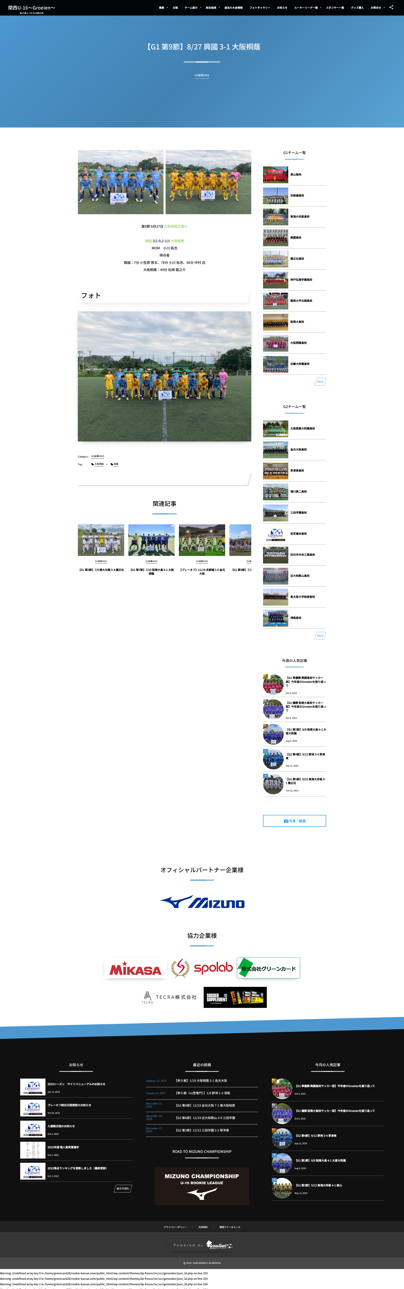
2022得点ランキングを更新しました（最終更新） (78, 1168)
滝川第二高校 (298, 491)
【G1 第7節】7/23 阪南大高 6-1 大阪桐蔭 (151, 571)
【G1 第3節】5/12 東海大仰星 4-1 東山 (318, 1185)
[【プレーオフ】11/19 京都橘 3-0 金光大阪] (202, 540)
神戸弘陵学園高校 (301, 280)
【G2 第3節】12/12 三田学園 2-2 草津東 (201, 1130)
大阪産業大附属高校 (302, 428)
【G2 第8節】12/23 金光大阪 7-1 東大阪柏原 (204, 1105)
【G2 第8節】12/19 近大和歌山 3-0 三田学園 (204, 1118)
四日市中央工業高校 (302, 555)
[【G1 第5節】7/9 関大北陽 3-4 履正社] (101, 540)
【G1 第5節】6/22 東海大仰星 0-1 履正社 (306, 781)
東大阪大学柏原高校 (302, 597)
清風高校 (295, 618)
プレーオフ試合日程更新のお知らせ (69, 1105)
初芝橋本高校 (298, 534)
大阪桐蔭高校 (298, 343)
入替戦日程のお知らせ (61, 1126)
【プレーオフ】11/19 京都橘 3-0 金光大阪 (202, 571)
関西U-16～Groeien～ (31, 7)
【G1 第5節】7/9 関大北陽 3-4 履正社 (101, 570)
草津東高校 (297, 470)
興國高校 (295, 237)
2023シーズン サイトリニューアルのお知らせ (76, 1084)
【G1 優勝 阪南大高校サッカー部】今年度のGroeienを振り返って (306, 706)
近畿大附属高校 (300, 364)
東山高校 (295, 174)
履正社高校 (297, 258)
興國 (148, 240)
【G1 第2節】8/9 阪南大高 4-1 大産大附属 (306, 731)
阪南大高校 (297, 322)
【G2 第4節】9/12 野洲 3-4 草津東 (305, 756)
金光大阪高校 (298, 449)
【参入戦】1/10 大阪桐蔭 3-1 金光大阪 (200, 1080)
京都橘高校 (297, 195)
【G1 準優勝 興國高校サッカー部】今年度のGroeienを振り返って (306, 681)
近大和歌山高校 (300, 576)
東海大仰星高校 (300, 216)
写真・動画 (297, 820)
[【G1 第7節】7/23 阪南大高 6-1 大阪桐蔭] (151, 540)
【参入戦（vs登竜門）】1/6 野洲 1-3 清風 (202, 1093)
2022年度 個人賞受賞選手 (63, 1147)
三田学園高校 (298, 512)
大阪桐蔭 (177, 240)
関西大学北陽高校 (301, 301)
